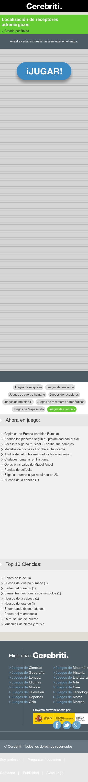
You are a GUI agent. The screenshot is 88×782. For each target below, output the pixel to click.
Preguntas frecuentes (44, 760)
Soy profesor (10, 760)
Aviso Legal (55, 773)
